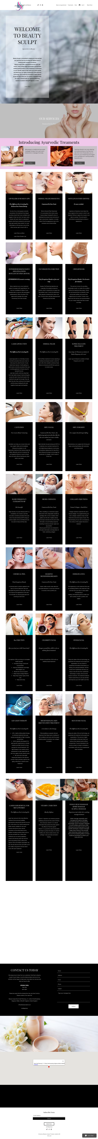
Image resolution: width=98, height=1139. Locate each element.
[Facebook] (40, 5)
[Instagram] (42, 5)
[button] (70, 5)
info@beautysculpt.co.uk (24, 1004)
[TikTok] (38, 5)
